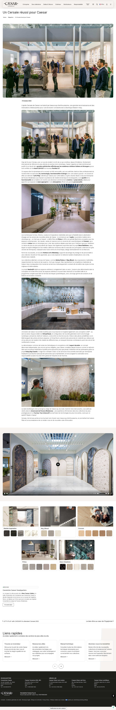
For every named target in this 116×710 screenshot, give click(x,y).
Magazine (10, 17)
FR (102, 5)
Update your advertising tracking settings (77, 699)
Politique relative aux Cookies (57, 699)
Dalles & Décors (48, 4)
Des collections (36, 4)
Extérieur (58, 4)
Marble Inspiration (10, 528)
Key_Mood (45, 528)
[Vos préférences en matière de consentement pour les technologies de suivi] (113, 707)
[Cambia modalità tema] (97, 4)
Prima (24, 562)
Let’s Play (37, 175)
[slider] (49, 493)
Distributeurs (67, 4)
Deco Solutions (65, 562)
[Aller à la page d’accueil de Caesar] (11, 4)
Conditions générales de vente (13, 699)
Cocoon (81, 528)
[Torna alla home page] (7, 693)
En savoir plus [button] (8, 604)
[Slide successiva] (61, 666)
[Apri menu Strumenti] (93, 4)
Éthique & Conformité (36, 699)
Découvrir (7, 657)
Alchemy (56, 253)
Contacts (3, 699)
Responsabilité (78, 4)
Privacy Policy (45, 699)
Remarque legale (26, 699)
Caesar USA (87, 4)
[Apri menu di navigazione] (110, 4)
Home (4, 17)
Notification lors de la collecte (58, 708)
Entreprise (26, 4)
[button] (113, 695)
